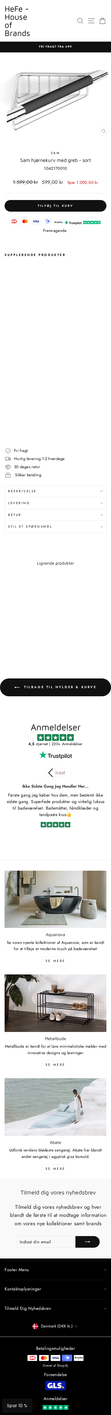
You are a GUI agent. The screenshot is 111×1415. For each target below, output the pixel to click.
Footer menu (17, 1270)
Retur (15, 514)
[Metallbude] (55, 1003)
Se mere (55, 960)
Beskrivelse (22, 491)
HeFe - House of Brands (17, 21)
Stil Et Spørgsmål (30, 526)
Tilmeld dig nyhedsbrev (28, 1308)
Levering (19, 503)
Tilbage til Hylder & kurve (59, 686)
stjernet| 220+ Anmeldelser (55, 744)
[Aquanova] (55, 899)
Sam (55, 153)
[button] (60, 773)
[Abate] (55, 1107)
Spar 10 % (17, 1406)
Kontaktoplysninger (23, 1289)
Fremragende (55, 231)
